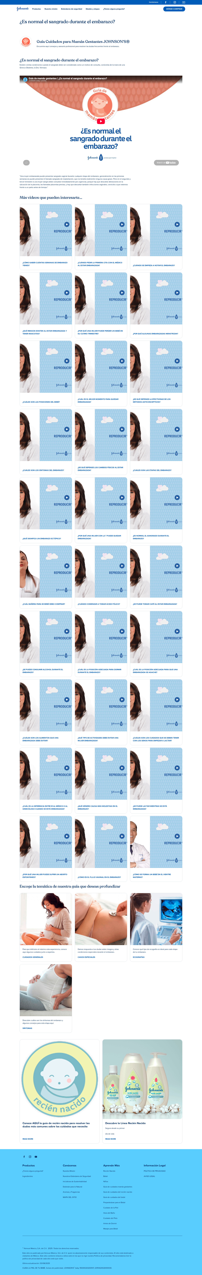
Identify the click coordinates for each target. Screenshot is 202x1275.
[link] (153, 2)
